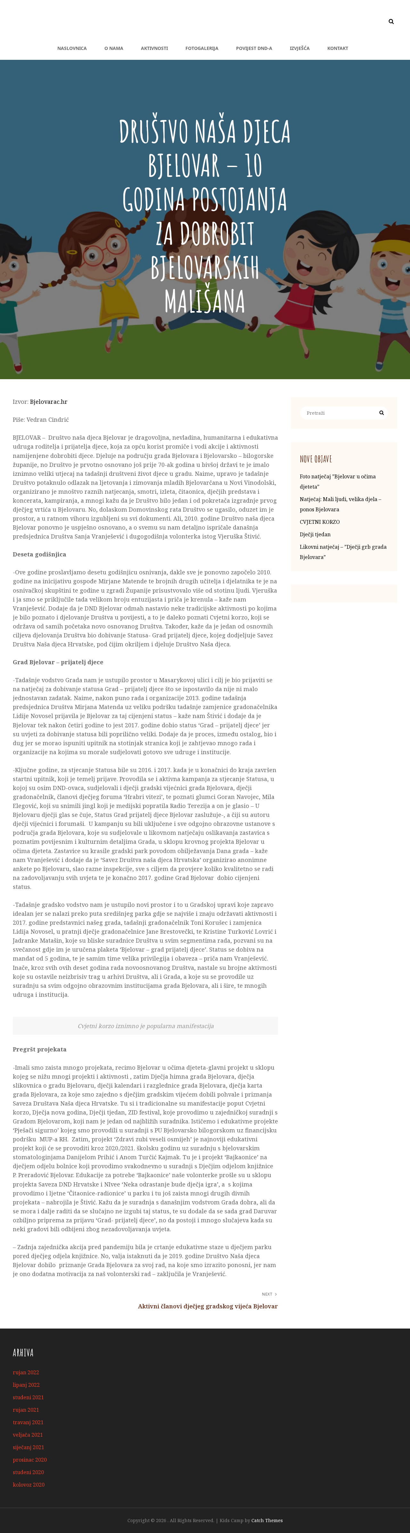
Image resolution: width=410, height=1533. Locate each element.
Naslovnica (72, 48)
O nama (113, 48)
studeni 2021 (28, 1397)
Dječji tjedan (315, 534)
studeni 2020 (28, 1472)
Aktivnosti (154, 48)
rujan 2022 (26, 1372)
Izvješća (300, 48)
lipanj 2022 (26, 1384)
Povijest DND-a (254, 48)
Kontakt (337, 48)
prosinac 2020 (30, 1459)
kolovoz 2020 (29, 1484)
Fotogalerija (201, 48)
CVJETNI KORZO (320, 521)
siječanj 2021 (28, 1447)
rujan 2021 (26, 1409)
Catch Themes (267, 1520)
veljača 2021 (28, 1434)
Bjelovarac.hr (49, 401)
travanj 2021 (28, 1422)
